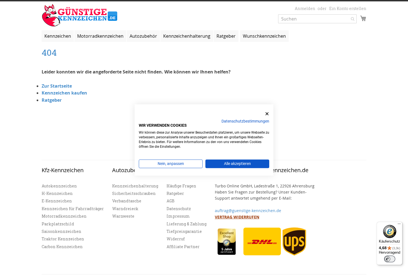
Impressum (178, 216)
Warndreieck (125, 208)
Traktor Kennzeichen (63, 238)
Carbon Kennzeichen (62, 246)
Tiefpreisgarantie (184, 231)
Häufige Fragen (181, 186)
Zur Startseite (57, 86)
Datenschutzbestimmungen (245, 121)
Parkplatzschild (58, 223)
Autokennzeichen (59, 186)
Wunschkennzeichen (264, 36)
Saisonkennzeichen (61, 231)
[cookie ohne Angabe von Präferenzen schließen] (267, 114)
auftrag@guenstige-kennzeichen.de (248, 210)
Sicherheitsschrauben (134, 193)
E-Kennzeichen (57, 200)
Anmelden (305, 8)
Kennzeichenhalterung (135, 186)
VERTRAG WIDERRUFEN (237, 217)
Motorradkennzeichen (64, 216)
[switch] (389, 259)
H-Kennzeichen (57, 193)
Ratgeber (52, 100)
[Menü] (399, 225)
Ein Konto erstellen (347, 8)
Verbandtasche (126, 200)
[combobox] (317, 18)
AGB (171, 200)
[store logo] (80, 15)
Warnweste (123, 216)
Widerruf (176, 238)
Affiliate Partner (183, 246)
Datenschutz (179, 208)
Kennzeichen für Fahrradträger (73, 208)
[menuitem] (58, 36)
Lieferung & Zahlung (186, 223)
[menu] (204, 36)
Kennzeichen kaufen (64, 93)
